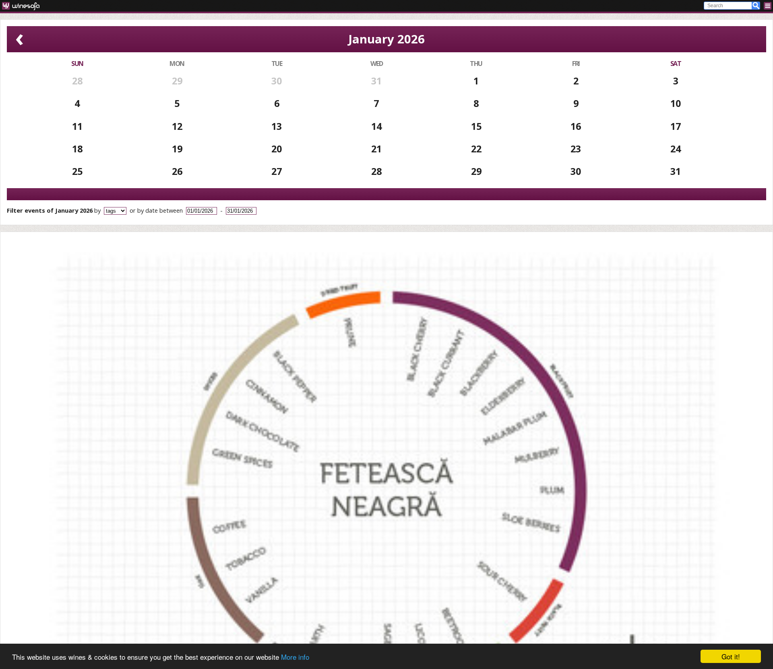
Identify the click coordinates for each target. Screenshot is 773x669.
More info (295, 657)
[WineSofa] (23, 6)
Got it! (730, 656)
